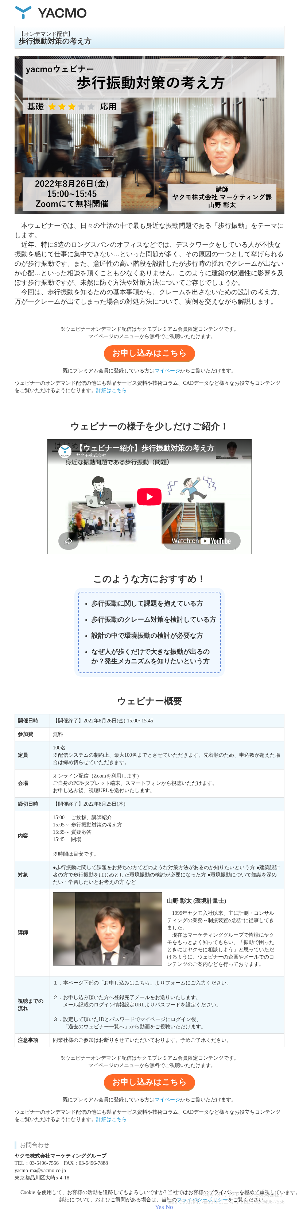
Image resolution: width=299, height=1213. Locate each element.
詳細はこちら (111, 390)
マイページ (167, 370)
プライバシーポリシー (202, 1199)
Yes (159, 1207)
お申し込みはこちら (149, 352)
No (169, 1207)
